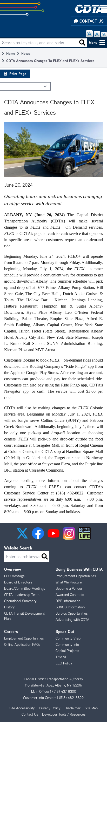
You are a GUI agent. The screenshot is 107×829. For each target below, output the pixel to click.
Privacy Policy (50, 708)
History (9, 607)
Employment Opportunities (24, 638)
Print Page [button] (17, 73)
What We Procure (69, 582)
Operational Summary (20, 601)
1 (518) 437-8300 (63, 691)
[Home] (91, 8)
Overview (12, 569)
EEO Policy (64, 663)
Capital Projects (67, 650)
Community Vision (69, 638)
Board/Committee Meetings (24, 588)
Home (10, 53)
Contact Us (91, 21)
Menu (93, 42)
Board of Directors (18, 582)
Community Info (67, 644)
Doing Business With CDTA (79, 569)
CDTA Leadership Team (21, 594)
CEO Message (14, 576)
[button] (22, 533)
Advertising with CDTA (72, 619)
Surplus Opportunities (72, 613)
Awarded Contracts (70, 594)
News (25, 53)
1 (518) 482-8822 (70, 697)
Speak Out (65, 631)
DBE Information (68, 601)
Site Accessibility (22, 708)
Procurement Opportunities (76, 576)
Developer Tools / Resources (63, 714)
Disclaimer (73, 708)
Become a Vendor (69, 588)
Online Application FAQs (22, 644)
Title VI (61, 657)
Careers (11, 631)
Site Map (91, 708)
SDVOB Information (70, 607)
